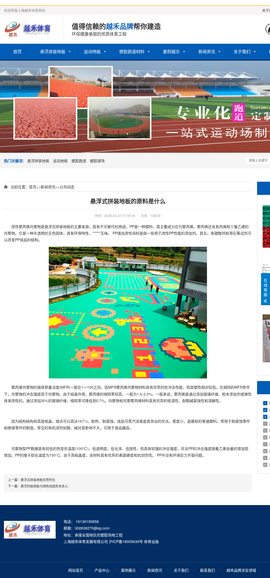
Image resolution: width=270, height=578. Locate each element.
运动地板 (92, 51)
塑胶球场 (97, 160)
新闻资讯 (206, 51)
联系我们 (207, 570)
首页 (17, 51)
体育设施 (151, 541)
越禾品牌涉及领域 (241, 570)
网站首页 (75, 570)
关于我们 (242, 51)
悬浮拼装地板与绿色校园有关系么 (44, 486)
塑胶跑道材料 (131, 51)
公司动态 (67, 186)
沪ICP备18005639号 (126, 541)
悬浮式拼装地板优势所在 (38, 479)
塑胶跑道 (78, 160)
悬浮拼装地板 (52, 51)
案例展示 (171, 51)
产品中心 (102, 570)
